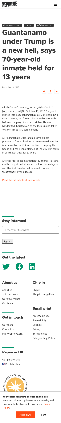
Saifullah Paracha (44, 25)
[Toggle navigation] (55, 4)
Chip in (36, 290)
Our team (7, 303)
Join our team (10, 294)
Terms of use (40, 333)
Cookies (37, 324)
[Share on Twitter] (44, 91)
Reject (42, 415)
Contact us (8, 329)
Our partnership (11, 359)
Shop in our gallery (43, 294)
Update (28, 25)
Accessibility (39, 320)
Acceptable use (41, 316)
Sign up (7, 241)
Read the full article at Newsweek (21, 180)
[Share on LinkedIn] (56, 91)
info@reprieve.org (12, 333)
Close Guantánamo (11, 25)
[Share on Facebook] (50, 91)
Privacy (37, 329)
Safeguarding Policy (44, 338)
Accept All (25, 414)
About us (7, 290)
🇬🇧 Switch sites (11, 364)
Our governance (11, 298)
